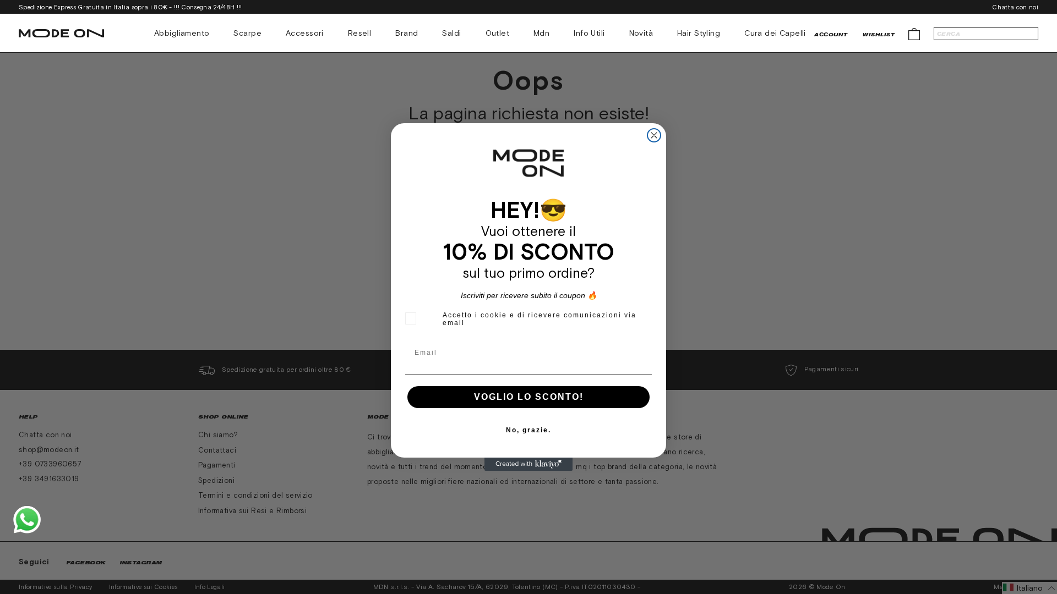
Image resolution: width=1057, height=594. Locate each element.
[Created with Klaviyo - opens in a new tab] (528, 464)
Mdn (541, 33)
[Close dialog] (654, 135)
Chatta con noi (1015, 7)
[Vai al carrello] (914, 33)
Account (830, 34)
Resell (360, 33)
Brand (406, 33)
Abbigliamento (181, 33)
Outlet (498, 33)
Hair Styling (698, 33)
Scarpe (247, 33)
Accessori (305, 33)
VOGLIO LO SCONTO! (529, 397)
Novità (641, 33)
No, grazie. (528, 430)
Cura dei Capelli (775, 33)
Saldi (451, 33)
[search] (986, 33)
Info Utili (589, 33)
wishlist (879, 34)
